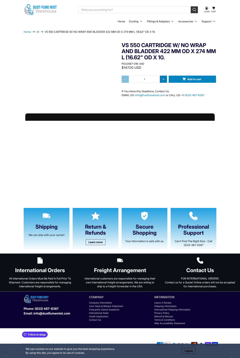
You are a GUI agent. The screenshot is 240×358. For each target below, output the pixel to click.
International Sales (99, 313)
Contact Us (95, 319)
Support (206, 21)
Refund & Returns (163, 316)
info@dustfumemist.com (51, 313)
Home (121, 21)
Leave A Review (162, 302)
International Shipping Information (172, 309)
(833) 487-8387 (194, 95)
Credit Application (98, 316)
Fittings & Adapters (158, 21)
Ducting (133, 21)
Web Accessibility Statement (169, 323)
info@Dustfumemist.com (150, 95)
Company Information (100, 302)
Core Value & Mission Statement (106, 306)
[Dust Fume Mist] (48, 9)
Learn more (95, 242)
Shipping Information (165, 306)
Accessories (185, 21)
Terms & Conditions (164, 319)
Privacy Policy (161, 313)
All (37, 31)
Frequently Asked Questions (104, 309)
